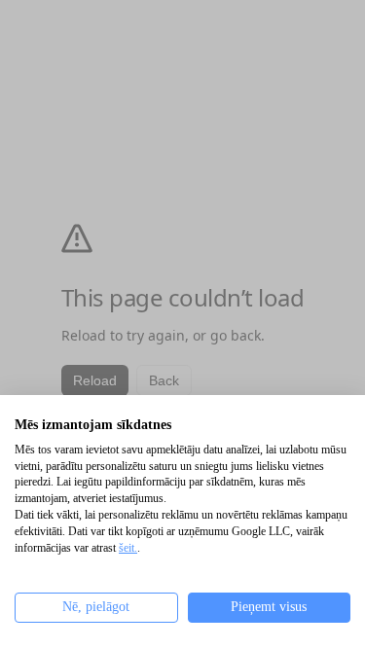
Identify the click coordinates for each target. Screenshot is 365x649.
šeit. (128, 548)
